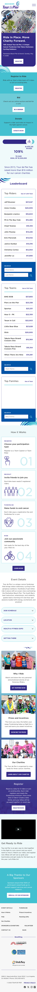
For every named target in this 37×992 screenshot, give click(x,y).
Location (8, 620)
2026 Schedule (10, 610)
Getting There (10, 638)
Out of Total (29, 381)
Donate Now (18, 131)
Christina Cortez (11, 250)
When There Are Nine (13, 355)
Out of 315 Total (27, 288)
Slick (6, 332)
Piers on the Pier (11, 303)
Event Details (6, 908)
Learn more (18, 568)
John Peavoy (9, 232)
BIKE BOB (8, 297)
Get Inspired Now (18, 688)
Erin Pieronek (10, 238)
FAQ (2, 917)
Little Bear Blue (11, 326)
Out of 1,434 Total (27, 193)
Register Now (18, 808)
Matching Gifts (24, 917)
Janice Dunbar (10, 244)
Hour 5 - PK (9, 314)
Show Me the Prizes (18, 732)
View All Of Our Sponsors (18, 895)
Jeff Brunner (9, 202)
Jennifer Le (9, 256)
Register (18, 61)
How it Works (5, 912)
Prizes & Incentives (25, 912)
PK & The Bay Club (12, 220)
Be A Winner (18, 109)
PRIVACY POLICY (30, 982)
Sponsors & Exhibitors (10, 925)
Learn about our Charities (18, 774)
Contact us (5, 930)
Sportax (7, 309)
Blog (24, 930)
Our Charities (5, 921)
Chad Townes (10, 226)
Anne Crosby (10, 208)
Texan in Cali (9, 320)
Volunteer (28, 925)
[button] (34, 5)
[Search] (31, 276)
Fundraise (23, 908)
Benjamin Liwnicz (12, 214)
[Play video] (18, 829)
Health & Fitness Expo (13, 629)
